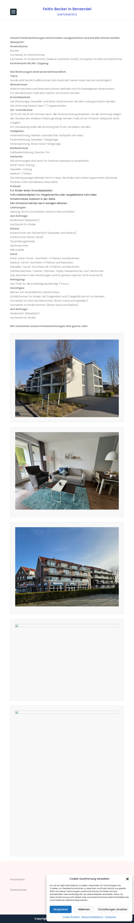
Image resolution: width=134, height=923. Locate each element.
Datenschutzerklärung (92, 917)
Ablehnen (84, 909)
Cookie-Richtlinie (71, 917)
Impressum (110, 917)
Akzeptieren (60, 909)
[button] (127, 878)
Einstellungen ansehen (112, 909)
